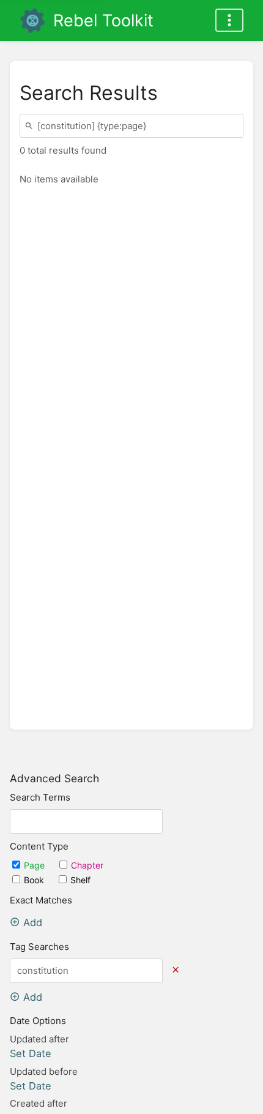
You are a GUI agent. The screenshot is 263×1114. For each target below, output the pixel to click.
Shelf (80, 880)
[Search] (30, 126)
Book (35, 880)
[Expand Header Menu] (229, 20)
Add (32, 922)
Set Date (30, 1053)
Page (35, 865)
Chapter (87, 865)
